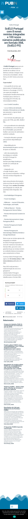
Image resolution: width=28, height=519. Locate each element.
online (5, 142)
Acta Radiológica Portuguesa (13, 195)
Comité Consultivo (13, 104)
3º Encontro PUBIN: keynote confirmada (13, 427)
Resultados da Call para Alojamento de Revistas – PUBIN (12, 409)
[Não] (26, 514)
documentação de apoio (10, 147)
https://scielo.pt (16, 161)
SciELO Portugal (14, 25)
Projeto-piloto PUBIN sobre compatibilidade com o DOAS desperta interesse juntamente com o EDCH (14, 347)
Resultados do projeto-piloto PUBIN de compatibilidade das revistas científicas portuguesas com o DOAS (13, 366)
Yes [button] (14, 290)
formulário (10, 130)
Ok (14, 516)
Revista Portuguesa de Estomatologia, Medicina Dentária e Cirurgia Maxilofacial (13, 233)
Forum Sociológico (9, 199)
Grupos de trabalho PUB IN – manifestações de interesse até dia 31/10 (13, 325)
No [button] (14, 295)
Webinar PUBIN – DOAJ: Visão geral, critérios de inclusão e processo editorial (14, 388)
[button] (2, 12)
